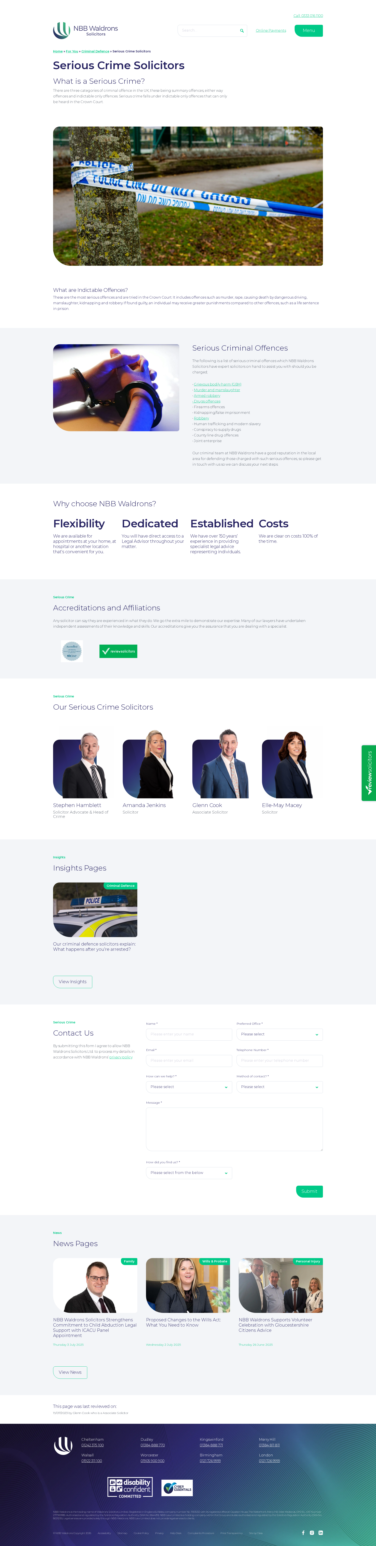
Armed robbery (207, 396)
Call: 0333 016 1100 (308, 16)
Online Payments (271, 30)
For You (72, 51)
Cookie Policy (141, 1533)
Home (58, 51)
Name (152, 1024)
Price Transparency (231, 1533)
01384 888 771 (211, 1445)
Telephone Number (253, 1050)
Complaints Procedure (201, 1533)
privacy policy (120, 1057)
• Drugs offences (206, 401)
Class (260, 1533)
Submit (309, 1191)
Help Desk (175, 1533)
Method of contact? (253, 1076)
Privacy (159, 1533)
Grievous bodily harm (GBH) (217, 384)
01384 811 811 (269, 1445)
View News (70, 1372)
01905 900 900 (152, 1461)
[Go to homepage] (85, 30)
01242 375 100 (92, 1445)
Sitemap (122, 1533)
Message (154, 1103)
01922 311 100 (91, 1461)
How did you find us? (163, 1162)
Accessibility (104, 1533)
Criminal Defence (95, 51)
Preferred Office (250, 1024)
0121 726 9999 (210, 1461)
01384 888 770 (153, 1445)
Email (151, 1050)
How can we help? (161, 1076)
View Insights (73, 981)
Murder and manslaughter (217, 390)
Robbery (201, 418)
